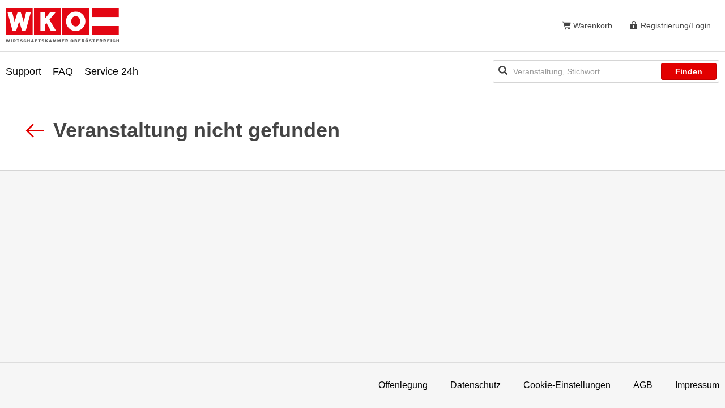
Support (23, 71)
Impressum (697, 385)
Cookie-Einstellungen (567, 385)
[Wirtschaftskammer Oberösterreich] (62, 25)
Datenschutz (475, 385)
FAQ (63, 71)
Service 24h (111, 71)
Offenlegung (403, 385)
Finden (688, 71)
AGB (642, 385)
